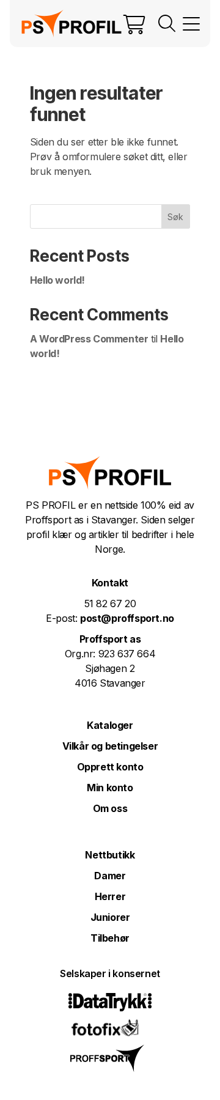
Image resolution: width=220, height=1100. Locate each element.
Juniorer (110, 917)
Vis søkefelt (167, 24)
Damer (109, 875)
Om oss (110, 808)
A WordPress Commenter (89, 339)
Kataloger (110, 725)
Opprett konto (110, 767)
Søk (175, 217)
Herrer (110, 896)
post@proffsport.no (127, 618)
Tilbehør (110, 938)
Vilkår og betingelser (110, 746)
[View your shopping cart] (134, 23)
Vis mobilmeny (191, 24)
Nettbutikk (109, 855)
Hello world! (57, 280)
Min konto (110, 787)
